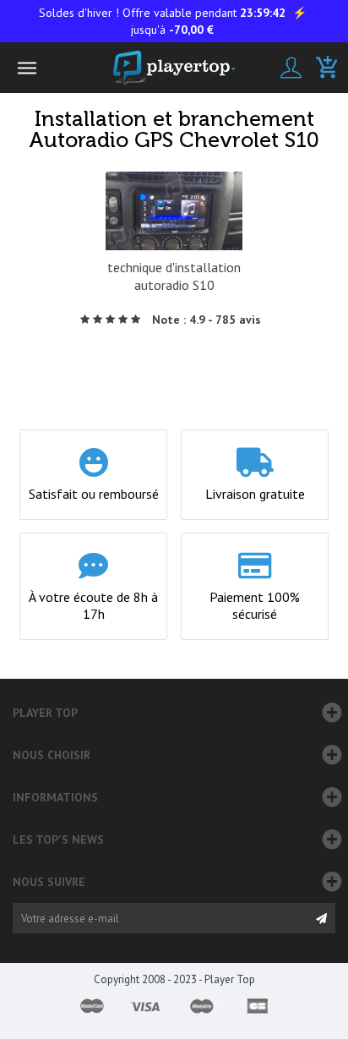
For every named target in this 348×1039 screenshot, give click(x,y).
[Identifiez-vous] (291, 67)
